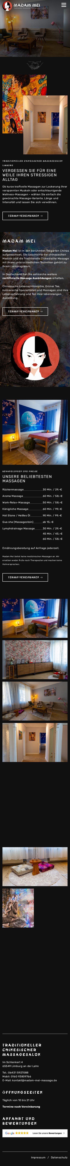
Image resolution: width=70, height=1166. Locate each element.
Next (63, 52)
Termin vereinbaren (23, 216)
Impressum (38, 1157)
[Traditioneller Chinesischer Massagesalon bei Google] (35, 1133)
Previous (58, 52)
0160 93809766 (21, 1076)
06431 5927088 (18, 1072)
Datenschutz (59, 1157)
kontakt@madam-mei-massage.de (34, 1080)
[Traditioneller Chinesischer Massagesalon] (22, 6)
